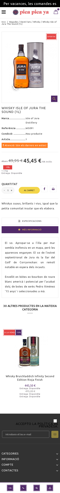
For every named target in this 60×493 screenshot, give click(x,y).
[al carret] (6, 357)
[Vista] (17, 357)
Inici (4, 22)
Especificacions (32, 221)
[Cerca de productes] (36, 488)
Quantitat (10, 184)
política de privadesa (47, 425)
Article (6, 139)
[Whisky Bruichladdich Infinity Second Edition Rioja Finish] (30, 350)
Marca (5, 118)
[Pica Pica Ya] (31, 12)
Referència (9, 128)
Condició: (8, 133)
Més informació (32, 229)
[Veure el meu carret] (55, 12)
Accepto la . (37, 425)
